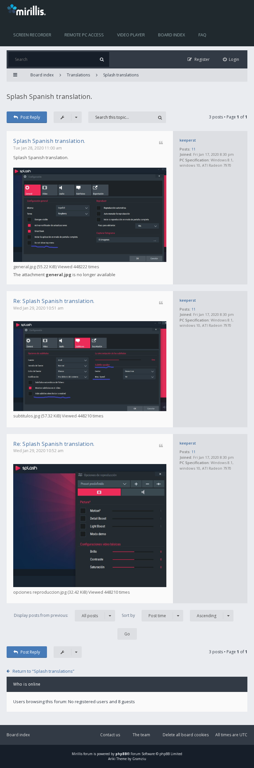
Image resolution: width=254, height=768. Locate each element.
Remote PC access (84, 35)
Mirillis (77, 753)
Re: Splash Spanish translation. (54, 301)
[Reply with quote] (160, 143)
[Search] (101, 59)
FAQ (202, 35)
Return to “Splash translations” (43, 671)
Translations (78, 75)
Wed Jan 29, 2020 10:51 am (38, 308)
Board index (171, 35)
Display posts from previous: (56, 616)
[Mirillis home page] (28, 9)
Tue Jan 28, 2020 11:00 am (37, 148)
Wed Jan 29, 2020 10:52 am (38, 450)
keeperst (188, 140)
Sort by (144, 616)
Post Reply (30, 117)
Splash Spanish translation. (49, 96)
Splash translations (121, 75)
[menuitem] (231, 59)
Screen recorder (32, 35)
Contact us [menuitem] (110, 735)
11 (193, 149)
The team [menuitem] (141, 735)
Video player (131, 35)
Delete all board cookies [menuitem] (186, 735)
